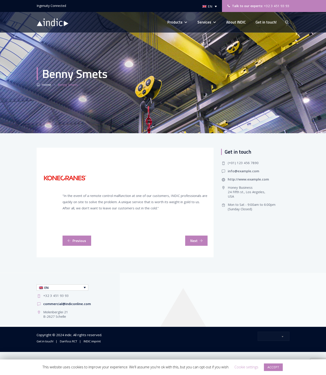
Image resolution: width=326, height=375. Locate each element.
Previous (79, 240)
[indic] (55, 22)
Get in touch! (266, 22)
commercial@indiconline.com (67, 304)
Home (45, 84)
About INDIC (236, 22)
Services (204, 22)
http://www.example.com (248, 179)
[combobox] (273, 336)
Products (175, 22)
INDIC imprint (92, 341)
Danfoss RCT (68, 341)
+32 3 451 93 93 (276, 6)
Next (194, 240)
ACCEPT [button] (273, 367)
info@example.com (243, 171)
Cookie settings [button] (246, 367)
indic (68, 335)
